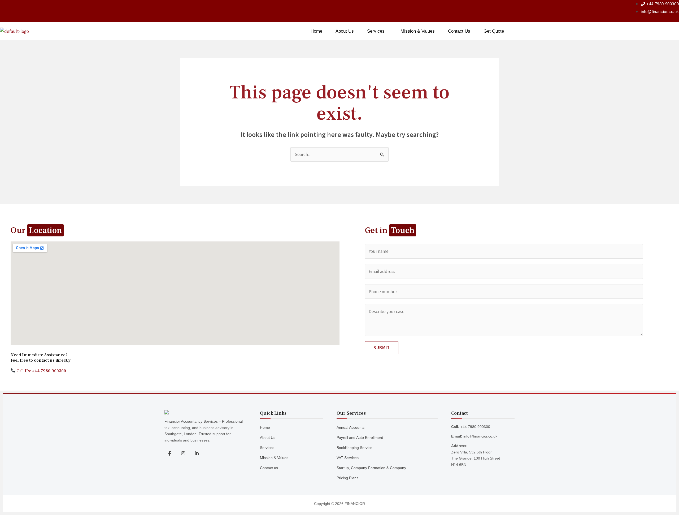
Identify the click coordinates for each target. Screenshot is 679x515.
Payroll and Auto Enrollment (360, 437)
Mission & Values (418, 31)
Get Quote (494, 31)
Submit (381, 347)
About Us (345, 31)
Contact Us (459, 31)
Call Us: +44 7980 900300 (40, 371)
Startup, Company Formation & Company (371, 468)
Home (316, 31)
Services (376, 31)
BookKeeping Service (354, 447)
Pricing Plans (347, 478)
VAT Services (348, 458)
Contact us (269, 468)
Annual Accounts (350, 427)
